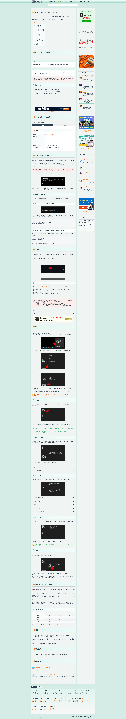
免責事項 (77, 716)
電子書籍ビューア (35, 701)
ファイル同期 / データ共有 (59, 701)
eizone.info (82, 32)
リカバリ (84, 701)
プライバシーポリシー (84, 50)
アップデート (40, 39)
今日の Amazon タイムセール (86, 68)
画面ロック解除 (53, 708)
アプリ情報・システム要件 (40, 27)
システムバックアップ (86, 700)
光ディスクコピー (79, 693)
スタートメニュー (40, 38)
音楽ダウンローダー (89, 693)
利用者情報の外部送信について (89, 716)
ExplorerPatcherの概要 (39, 25)
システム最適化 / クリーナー (37, 693)
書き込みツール (35, 692)
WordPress (41, 708)
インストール (38, 31)
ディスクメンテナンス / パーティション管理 (58, 693)
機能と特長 (39, 26)
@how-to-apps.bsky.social (85, 226)
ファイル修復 (54, 692)
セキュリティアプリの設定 (40, 29)
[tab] (42, 125)
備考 (36, 41)
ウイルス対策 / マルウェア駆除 (74, 700)
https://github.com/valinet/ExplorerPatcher (53, 138)
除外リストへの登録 (41, 30)
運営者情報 (81, 716)
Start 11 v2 (38, 175)
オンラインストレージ (44, 701)
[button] (43, 269)
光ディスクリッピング (79, 692)
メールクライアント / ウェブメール (46, 700)
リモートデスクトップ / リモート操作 (61, 700)
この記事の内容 (38, 22)
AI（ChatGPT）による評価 (40, 40)
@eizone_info (82, 225)
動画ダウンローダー (89, 692)
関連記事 (37, 44)
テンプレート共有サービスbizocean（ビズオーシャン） (86, 212)
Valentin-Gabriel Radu (49, 134)
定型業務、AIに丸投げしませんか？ (53, 111)
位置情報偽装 (53, 709)
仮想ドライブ (46, 693)
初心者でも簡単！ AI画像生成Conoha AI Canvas (86, 131)
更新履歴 (37, 43)
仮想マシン (46, 692)
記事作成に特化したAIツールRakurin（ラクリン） (86, 149)
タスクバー (39, 34)
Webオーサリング (42, 709)
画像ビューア (35, 700)
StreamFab (69, 693)
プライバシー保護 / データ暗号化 (74, 701)
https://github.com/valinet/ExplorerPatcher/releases (54, 140)
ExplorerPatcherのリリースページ (41, 286)
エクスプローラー (40, 36)
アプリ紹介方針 (72, 716)
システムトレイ (40, 35)
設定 (36, 33)
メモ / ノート (35, 708)
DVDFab (69, 692)
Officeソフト (35, 709)
